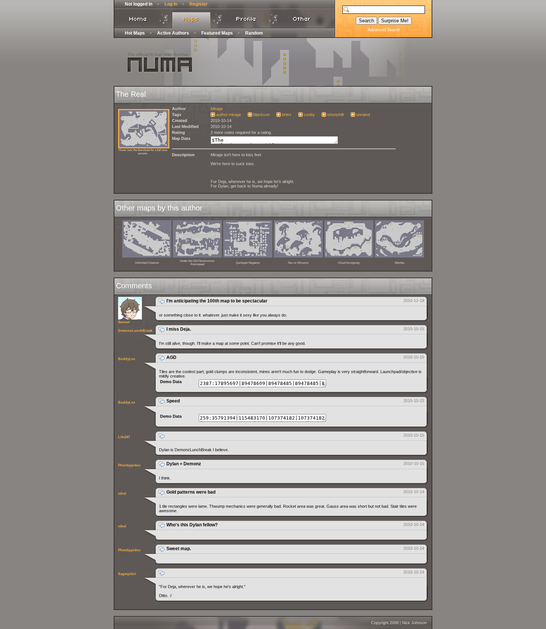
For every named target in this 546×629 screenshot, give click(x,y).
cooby (309, 114)
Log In (171, 4)
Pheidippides (129, 465)
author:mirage (228, 114)
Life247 (124, 437)
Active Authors (173, 33)
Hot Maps (135, 33)
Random (254, 33)
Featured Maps (217, 33)
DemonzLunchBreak (135, 331)
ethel (122, 493)
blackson (261, 114)
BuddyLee (126, 359)
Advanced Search (384, 30)
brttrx (287, 114)
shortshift (335, 114)
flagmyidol (127, 574)
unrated (363, 114)
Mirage (217, 108)
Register (198, 4)
